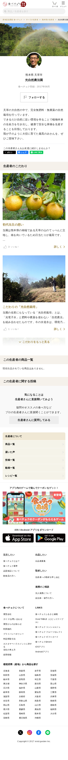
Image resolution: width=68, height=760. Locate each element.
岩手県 (38, 671)
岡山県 (6, 705)
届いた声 (10, 452)
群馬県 (22, 679)
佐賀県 (6, 713)
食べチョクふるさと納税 (46, 614)
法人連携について (43, 593)
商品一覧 (10, 444)
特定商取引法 (9, 639)
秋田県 (6, 675)
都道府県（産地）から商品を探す (20, 664)
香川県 (6, 709)
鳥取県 (38, 701)
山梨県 (38, 688)
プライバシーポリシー (13, 634)
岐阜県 (6, 692)
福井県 (22, 688)
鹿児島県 (23, 718)
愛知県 (38, 692)
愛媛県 (22, 709)
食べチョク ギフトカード (46, 637)
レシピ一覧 (11, 475)
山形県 (22, 675)
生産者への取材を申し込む (47, 577)
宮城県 (53, 671)
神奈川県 (23, 684)
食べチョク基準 (10, 566)
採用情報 (7, 655)
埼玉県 (38, 679)
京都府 (22, 696)
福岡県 (53, 709)
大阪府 (38, 696)
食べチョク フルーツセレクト (49, 632)
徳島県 (53, 705)
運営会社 (7, 614)
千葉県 (53, 679)
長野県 (53, 688)
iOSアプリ (40, 647)
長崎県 (22, 713)
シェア (24, 152)
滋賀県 (6, 696)
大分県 (53, 713)
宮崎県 (6, 718)
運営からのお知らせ (12, 624)
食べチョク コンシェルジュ (47, 627)
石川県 (6, 688)
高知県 (38, 709)
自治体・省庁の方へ (44, 598)
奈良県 (6, 701)
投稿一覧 (10, 460)
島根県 (53, 701)
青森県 (22, 671)
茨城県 (53, 675)
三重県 (53, 692)
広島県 (22, 705)
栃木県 (6, 679)
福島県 (38, 675)
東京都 (6, 684)
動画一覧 (10, 467)
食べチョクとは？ (11, 561)
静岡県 (22, 692)
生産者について (13, 436)
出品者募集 (40, 561)
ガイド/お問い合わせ (12, 619)
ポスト (10, 152)
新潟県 (38, 684)
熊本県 (38, 713)
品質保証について (11, 571)
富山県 (53, 684)
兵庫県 (53, 696)
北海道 (6, 671)
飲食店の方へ (9, 576)
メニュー (63, 6)
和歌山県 (23, 701)
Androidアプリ (42, 652)
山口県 (38, 705)
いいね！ (13, 246)
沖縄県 (38, 718)
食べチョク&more (43, 642)
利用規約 (7, 629)
